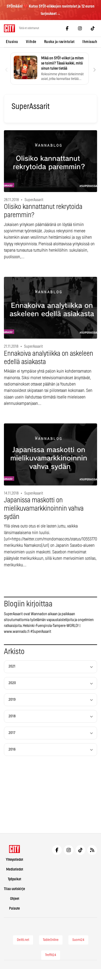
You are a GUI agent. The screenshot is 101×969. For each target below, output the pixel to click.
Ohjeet (14, 899)
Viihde (31, 42)
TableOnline (51, 940)
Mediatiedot (14, 869)
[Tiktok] (92, 28)
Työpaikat (14, 879)
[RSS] (92, 850)
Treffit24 (50, 955)
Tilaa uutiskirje (14, 889)
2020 (12, 683)
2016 (12, 749)
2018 (12, 716)
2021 (12, 666)
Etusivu (12, 42)
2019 (12, 699)
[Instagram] (80, 28)
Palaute (14, 908)
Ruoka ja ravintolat (59, 42)
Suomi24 (78, 940)
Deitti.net (23, 940)
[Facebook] (67, 28)
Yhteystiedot (14, 859)
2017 (12, 733)
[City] (14, 849)
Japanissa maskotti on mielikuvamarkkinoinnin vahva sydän (44, 508)
